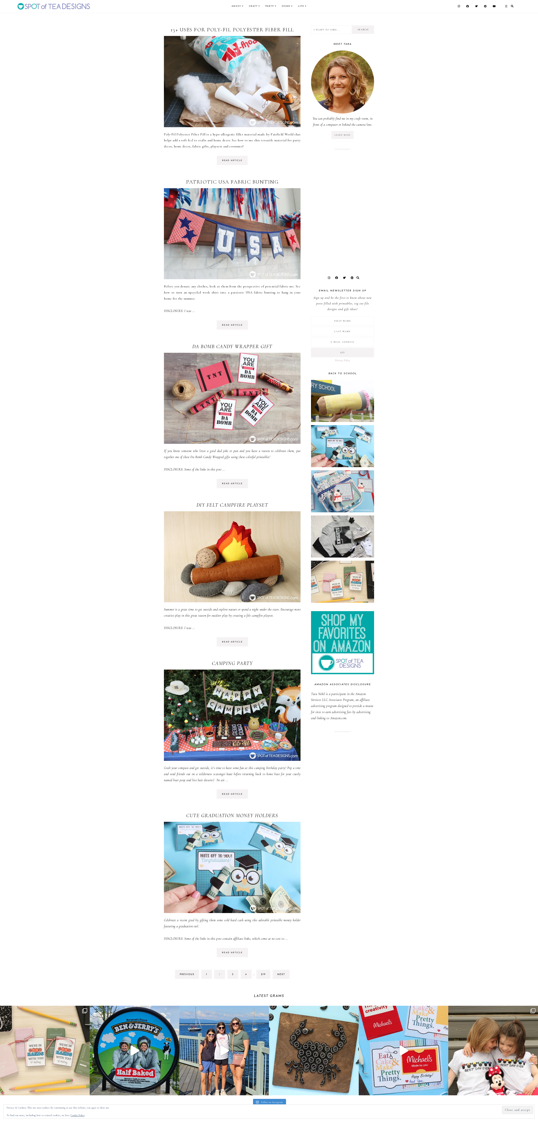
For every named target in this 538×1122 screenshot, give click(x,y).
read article (232, 160)
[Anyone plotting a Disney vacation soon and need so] (493, 1051)
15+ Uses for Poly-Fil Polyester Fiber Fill (232, 29)
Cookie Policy (78, 1115)
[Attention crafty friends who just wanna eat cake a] (403, 1051)
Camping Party (232, 663)
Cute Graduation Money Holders (232, 815)
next (281, 974)
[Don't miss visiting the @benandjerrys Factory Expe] (134, 1051)
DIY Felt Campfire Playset (232, 505)
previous (187, 974)
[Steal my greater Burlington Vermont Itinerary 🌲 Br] (224, 1051)
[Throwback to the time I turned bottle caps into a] (314, 1051)
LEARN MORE (343, 135)
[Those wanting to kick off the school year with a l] (45, 1051)
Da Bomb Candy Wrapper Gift (232, 346)
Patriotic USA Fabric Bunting (232, 182)
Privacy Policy (342, 360)
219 (264, 976)
